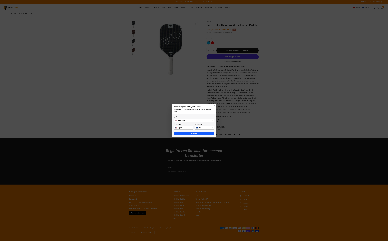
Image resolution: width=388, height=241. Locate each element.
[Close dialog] (215, 106)
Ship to (178, 117)
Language (178, 124)
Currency (199, 124)
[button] (194, 120)
